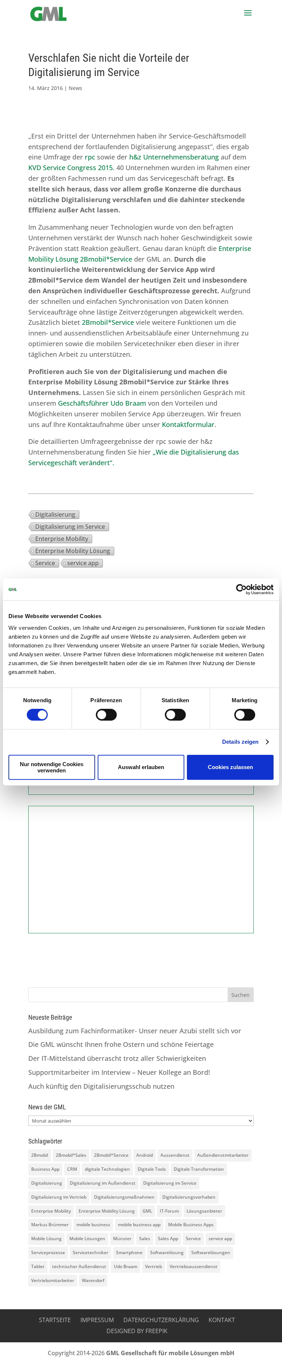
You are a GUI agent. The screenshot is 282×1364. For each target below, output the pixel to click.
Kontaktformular (188, 424)
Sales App (168, 1238)
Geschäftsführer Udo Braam (102, 403)
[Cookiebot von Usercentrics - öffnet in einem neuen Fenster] (241, 589)
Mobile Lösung (46, 1238)
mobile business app (139, 1224)
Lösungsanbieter (204, 1211)
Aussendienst (174, 1155)
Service (45, 563)
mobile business (93, 1224)
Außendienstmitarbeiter (223, 1155)
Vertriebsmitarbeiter (52, 1280)
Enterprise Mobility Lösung (72, 551)
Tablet (37, 1266)
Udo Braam (125, 1266)
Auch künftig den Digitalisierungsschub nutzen (101, 1086)
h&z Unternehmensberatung (174, 156)
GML (147, 1211)
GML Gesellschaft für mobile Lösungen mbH (170, 1353)
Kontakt (222, 1320)
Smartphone (129, 1252)
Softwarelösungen (210, 1252)
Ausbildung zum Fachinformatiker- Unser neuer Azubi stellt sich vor (134, 1030)
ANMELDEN (141, 906)
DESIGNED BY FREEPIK (136, 1331)
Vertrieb (153, 1266)
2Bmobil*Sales (71, 1155)
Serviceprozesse (48, 1252)
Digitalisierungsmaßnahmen (124, 1197)
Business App (45, 1169)
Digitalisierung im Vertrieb (58, 1197)
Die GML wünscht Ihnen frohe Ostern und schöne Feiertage (121, 1044)
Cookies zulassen (230, 767)
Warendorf (93, 1280)
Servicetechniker (90, 1252)
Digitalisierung (55, 514)
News (75, 88)
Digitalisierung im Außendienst (102, 1183)
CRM (72, 1169)
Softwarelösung (167, 1252)
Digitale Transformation (199, 1169)
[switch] (106, 715)
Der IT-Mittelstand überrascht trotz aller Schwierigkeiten (117, 1058)
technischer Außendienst (79, 1266)
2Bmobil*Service (108, 322)
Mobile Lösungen (87, 1238)
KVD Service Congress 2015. (72, 167)
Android (144, 1155)
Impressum (97, 1320)
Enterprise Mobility (61, 539)
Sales (144, 1238)
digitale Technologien (107, 1169)
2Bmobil (39, 1155)
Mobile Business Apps (191, 1224)
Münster (122, 1238)
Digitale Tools (152, 1169)
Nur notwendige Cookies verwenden (51, 767)
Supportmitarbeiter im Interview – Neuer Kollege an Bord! (119, 1072)
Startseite (55, 1320)
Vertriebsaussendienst (193, 1266)
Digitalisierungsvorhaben (189, 1197)
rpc (90, 156)
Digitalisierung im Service (70, 527)
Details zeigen (240, 742)
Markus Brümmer (50, 1224)
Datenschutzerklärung (161, 1320)
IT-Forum (169, 1211)
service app (83, 563)
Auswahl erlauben (141, 767)
